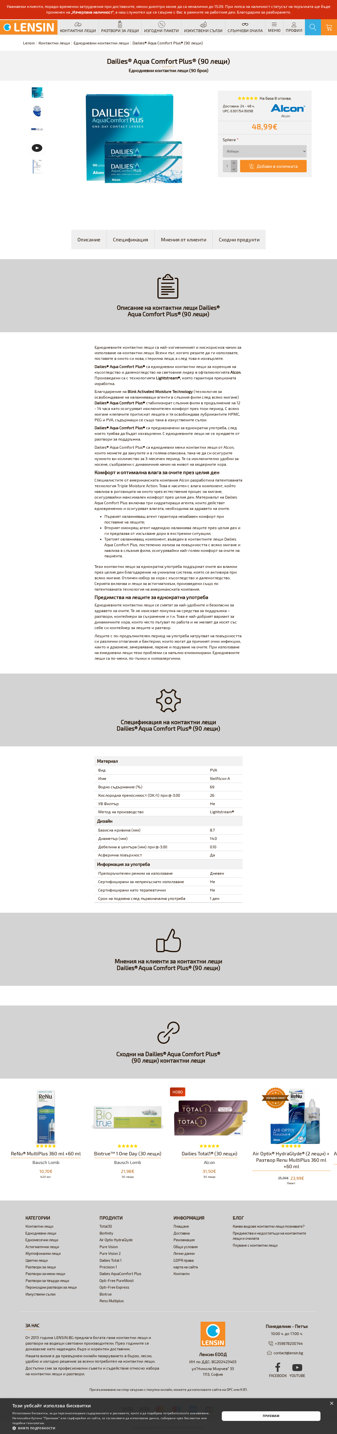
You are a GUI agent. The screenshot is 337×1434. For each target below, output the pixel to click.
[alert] (168, 1416)
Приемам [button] (271, 1416)
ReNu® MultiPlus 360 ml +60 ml (46, 1153)
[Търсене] (313, 27)
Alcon (209, 1162)
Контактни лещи (54, 42)
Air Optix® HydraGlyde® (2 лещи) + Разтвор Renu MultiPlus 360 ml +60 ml (291, 1159)
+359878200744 (289, 1343)
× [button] (331, 1403)
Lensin (29, 42)
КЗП (243, 1389)
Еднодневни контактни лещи (101, 42)
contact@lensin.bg (288, 1353)
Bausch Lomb (45, 1162)
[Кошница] (329, 27)
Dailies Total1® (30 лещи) (209, 1153)
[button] (113, 1428)
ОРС (230, 1389)
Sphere (229, 139)
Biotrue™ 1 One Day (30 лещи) (127, 1153)
